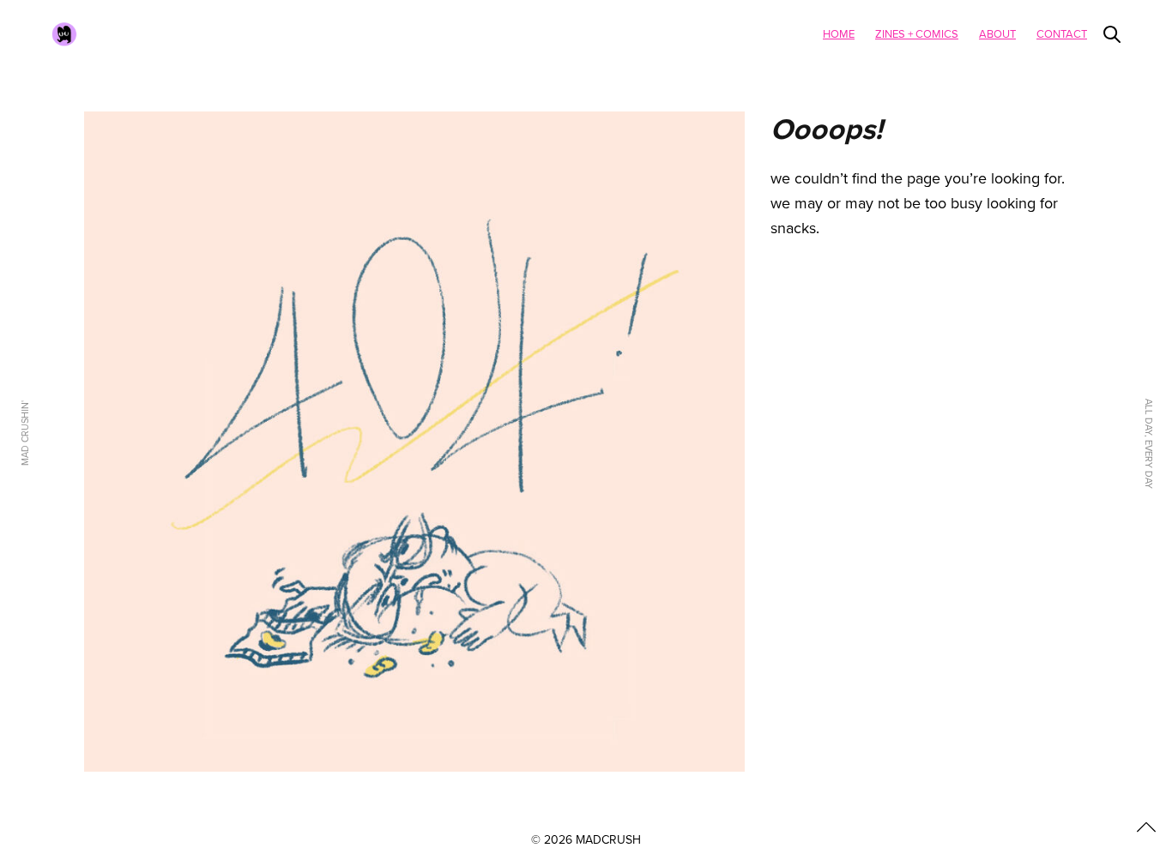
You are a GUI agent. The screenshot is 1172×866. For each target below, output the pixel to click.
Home (839, 34)
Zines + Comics (916, 34)
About (997, 34)
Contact (1061, 34)
